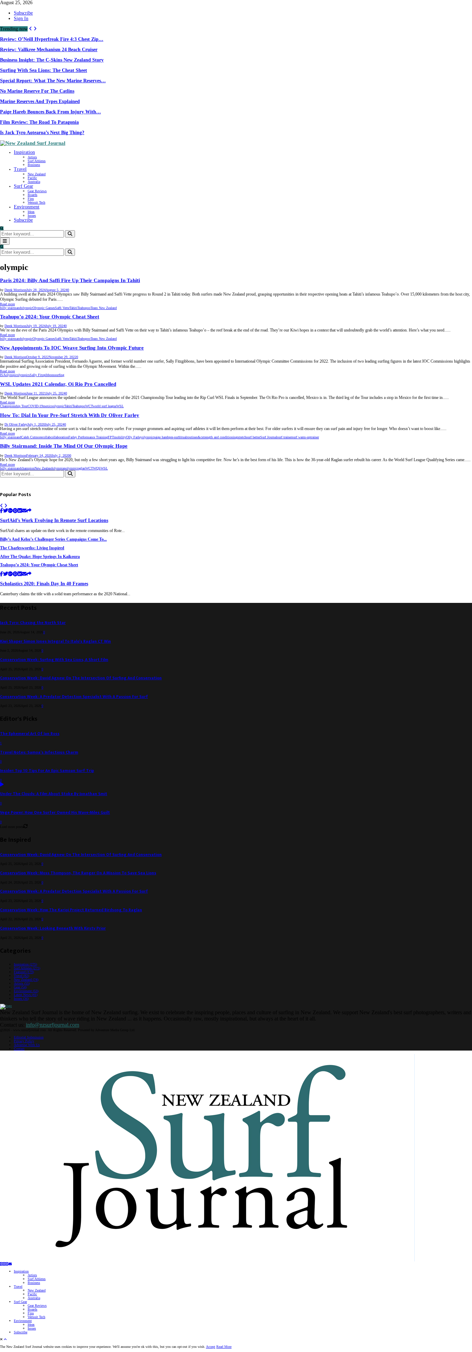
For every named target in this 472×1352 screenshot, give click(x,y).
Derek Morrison (15, 290)
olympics (23, 375)
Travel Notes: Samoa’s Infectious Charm (39, 752)
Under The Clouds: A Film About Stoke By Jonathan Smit (53, 794)
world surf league (104, 406)
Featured (24, 972)
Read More (224, 1347)
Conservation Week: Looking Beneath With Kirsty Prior (53, 928)
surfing (59, 375)
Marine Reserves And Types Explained (40, 101)
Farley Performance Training (88, 437)
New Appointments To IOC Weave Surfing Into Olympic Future (72, 348)
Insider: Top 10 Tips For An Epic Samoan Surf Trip (47, 770)
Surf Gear (23, 186)
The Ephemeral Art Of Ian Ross (29, 733)
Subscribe (23, 13)
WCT (89, 406)
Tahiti (73, 308)
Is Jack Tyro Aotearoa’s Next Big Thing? (42, 132)
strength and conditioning (219, 437)
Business (34, 165)
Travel (20, 169)
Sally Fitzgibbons (42, 375)
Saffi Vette (62, 308)
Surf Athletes (37, 161)
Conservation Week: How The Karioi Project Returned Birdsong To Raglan (71, 910)
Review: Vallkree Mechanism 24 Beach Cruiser (48, 49)
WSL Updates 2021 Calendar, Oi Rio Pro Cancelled (58, 384)
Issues (32, 215)
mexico (48, 406)
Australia (34, 182)
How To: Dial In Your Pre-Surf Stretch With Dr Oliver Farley (69, 415)
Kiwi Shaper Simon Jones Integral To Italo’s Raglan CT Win (55, 641)
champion (28, 468)
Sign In (21, 18)
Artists (32, 157)
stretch (241, 437)
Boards (32, 195)
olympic (26, 308)
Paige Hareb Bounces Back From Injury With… (50, 111)
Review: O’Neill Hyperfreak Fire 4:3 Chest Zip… (51, 39)
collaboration (59, 437)
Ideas (31, 212)
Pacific (32, 178)
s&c (199, 437)
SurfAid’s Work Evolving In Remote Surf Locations (54, 520)
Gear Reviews (37, 191)
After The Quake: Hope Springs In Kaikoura (40, 556)
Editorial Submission (29, 1037)
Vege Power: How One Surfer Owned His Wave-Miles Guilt (55, 812)
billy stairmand (10, 308)
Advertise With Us (27, 1045)
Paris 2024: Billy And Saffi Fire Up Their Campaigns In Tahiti (70, 280)
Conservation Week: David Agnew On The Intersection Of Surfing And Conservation (81, 678)
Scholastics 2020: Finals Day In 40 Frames (44, 583)
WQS (97, 468)
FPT (111, 437)
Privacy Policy (24, 1041)
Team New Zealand (104, 308)
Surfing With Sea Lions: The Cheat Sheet (43, 70)
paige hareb (161, 437)
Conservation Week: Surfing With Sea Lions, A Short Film (54, 659)
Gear (20, 987)
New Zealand (37, 174)
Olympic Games (43, 308)
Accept (210, 1347)
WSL (120, 406)
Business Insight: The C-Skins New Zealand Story (52, 60)
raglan (81, 468)
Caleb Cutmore (31, 437)
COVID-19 (35, 406)
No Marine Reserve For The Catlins (37, 91)
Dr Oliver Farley (15, 424)
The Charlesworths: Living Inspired (32, 548)
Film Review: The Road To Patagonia (39, 122)
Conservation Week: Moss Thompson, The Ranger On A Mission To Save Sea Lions (78, 873)
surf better (253, 437)
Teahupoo (84, 308)
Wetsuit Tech (36, 202)
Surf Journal (268, 437)
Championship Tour (14, 406)
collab (46, 437)
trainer (314, 437)
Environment (26, 206)
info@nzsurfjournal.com (52, 1025)
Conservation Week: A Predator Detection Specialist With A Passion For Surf (74, 696)
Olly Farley (134, 437)
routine (191, 437)
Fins (31, 199)
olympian (59, 468)
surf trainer (284, 437)
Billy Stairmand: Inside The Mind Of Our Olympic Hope (64, 446)
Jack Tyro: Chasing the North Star (33, 622)
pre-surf (174, 437)
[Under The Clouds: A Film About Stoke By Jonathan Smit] (2, 785)
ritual (183, 437)
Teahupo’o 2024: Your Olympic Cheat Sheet (49, 316)
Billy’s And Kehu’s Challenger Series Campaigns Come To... (53, 539)
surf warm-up (301, 437)
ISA (3, 375)
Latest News (25, 995)
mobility (120, 437)
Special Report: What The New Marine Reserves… (53, 80)
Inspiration (24, 152)
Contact (19, 1049)
